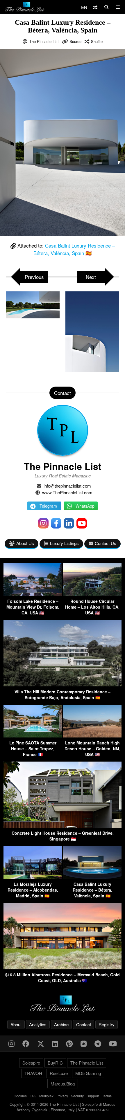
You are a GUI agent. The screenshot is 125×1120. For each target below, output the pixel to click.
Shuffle (97, 41)
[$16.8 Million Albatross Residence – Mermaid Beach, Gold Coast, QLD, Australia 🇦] (62, 967)
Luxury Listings (64, 543)
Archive (61, 1024)
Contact (83, 1024)
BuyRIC (55, 1063)
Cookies (20, 1095)
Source (75, 41)
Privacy (62, 1095)
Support (93, 1095)
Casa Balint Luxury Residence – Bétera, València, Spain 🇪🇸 (74, 249)
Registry (107, 1024)
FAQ (33, 1095)
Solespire (31, 1063)
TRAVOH (33, 1073)
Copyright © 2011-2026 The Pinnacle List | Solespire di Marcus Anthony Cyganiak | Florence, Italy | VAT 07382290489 (62, 1107)
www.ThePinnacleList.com (67, 492)
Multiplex (46, 1095)
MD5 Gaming (88, 1073)
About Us (25, 543)
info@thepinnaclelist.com (67, 486)
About (16, 1024)
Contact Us (105, 543)
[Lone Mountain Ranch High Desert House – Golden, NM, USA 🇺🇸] (92, 736)
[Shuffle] (95, 7)
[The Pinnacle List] (62, 1004)
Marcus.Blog (63, 1084)
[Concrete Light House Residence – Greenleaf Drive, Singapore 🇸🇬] (62, 826)
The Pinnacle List (44, 41)
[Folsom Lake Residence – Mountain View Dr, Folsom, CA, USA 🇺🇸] (32, 594)
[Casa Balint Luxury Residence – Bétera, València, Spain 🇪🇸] (92, 877)
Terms (107, 1095)
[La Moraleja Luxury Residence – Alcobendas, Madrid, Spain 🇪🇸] (32, 877)
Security (77, 1095)
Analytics (38, 1024)
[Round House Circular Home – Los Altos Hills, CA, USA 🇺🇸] (92, 594)
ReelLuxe (59, 1073)
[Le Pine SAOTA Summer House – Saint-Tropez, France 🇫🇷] (32, 736)
